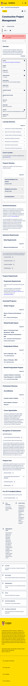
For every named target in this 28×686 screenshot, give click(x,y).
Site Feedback (7, 680)
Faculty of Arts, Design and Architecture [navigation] (12, 62)
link (9, 157)
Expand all (23, 125)
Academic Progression (17, 291)
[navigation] (8, 257)
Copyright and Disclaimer (9, 660)
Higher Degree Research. (9, 294)
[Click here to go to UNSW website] (4, 4)
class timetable (14, 216)
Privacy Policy (7, 667)
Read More (23, 56)
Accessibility (6, 674)
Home (2, 7)
